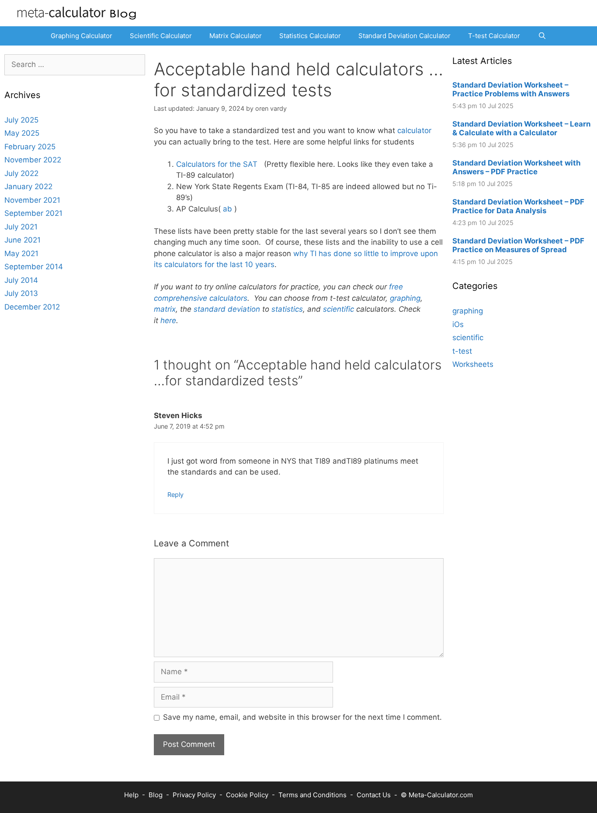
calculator (414, 130)
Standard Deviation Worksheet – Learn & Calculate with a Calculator (521, 128)
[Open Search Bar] (542, 36)
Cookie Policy (247, 795)
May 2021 (21, 253)
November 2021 (32, 200)
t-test (462, 351)
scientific (338, 309)
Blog (156, 795)
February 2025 (30, 146)
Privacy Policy (194, 795)
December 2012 (32, 307)
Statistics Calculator (310, 36)
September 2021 (33, 213)
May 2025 (21, 133)
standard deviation (227, 309)
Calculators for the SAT (218, 164)
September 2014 (33, 266)
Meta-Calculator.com (441, 795)
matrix (165, 309)
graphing (405, 298)
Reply (175, 494)
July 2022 (21, 173)
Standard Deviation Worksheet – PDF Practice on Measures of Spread (518, 245)
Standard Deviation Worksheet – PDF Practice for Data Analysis (518, 206)
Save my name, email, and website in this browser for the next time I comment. (302, 717)
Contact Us (374, 795)
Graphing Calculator (81, 36)
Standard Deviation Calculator (404, 36)
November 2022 (32, 159)
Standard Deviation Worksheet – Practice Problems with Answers (510, 89)
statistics (287, 309)
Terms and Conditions (312, 795)
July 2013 (21, 293)
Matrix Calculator (235, 36)
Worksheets (472, 364)
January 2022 (28, 186)
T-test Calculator (494, 36)
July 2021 (21, 226)
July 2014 (21, 280)
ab (227, 208)
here (168, 320)
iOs (458, 324)
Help (131, 795)
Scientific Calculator (161, 36)
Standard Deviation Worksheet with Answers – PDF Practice (516, 167)
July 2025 (21, 120)
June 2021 (22, 240)
